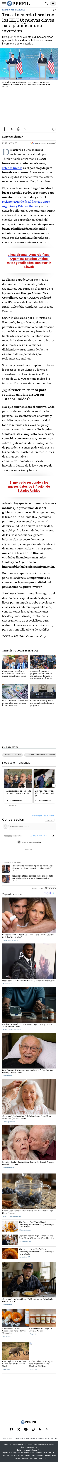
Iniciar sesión (37, 816)
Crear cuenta (49, 816)
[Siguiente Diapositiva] (53, 785)
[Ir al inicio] (18, 3)
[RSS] (40, 1429)
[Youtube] (26, 1429)
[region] (29, 852)
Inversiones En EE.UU (12, 755)
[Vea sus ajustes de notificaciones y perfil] (53, 3)
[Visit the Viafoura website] (50, 888)
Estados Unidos (12, 168)
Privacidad (42, 1439)
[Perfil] (29, 1423)
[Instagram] (33, 1429)
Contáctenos (31, 1439)
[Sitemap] (46, 1429)
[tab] (13, 836)
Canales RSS (7, 1439)
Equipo (50, 1439)
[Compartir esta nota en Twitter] (11, 129)
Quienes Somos (19, 1439)
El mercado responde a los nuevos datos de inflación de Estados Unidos (29, 486)
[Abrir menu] (4, 3)
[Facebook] (11, 1429)
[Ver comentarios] (54, 10)
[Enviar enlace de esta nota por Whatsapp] (18, 129)
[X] (18, 1429)
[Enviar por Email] (25, 129)
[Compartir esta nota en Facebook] (4, 129)
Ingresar (46, 3)
